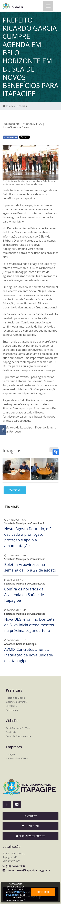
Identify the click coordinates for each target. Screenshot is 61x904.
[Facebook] (3, 430)
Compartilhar (10, 137)
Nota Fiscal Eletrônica (17, 758)
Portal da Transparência (18, 736)
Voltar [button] (16, 490)
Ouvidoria (11, 732)
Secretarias (12, 710)
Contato (31, 816)
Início (9, 106)
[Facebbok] (7, 804)
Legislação (11, 705)
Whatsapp (42, 138)
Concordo (43, 891)
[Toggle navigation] (48, 6)
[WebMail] (17, 804)
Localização (31, 825)
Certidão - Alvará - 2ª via (18, 728)
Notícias (21, 106)
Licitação (10, 754)
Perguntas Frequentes (31, 836)
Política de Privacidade (16, 893)
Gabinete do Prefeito (17, 701)
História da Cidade (15, 697)
